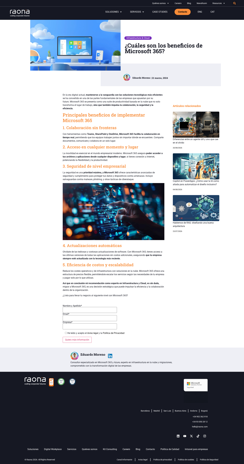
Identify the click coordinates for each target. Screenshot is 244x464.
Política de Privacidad (113, 333)
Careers (178, 3)
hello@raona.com (200, 427)
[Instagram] (205, 436)
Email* (66, 314)
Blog (189, 3)
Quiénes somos (159, 3)
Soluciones (32, 449)
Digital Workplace (53, 449)
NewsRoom (202, 3)
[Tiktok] (198, 436)
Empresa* (67, 322)
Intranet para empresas (196, 449)
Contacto (150, 449)
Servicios (71, 449)
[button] (234, 3)
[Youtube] (185, 436)
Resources (217, 3)
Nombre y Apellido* (72, 306)
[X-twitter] (191, 436)
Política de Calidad (170, 449)
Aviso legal (93, 333)
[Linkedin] (178, 436)
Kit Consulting (110, 449)
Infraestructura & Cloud (138, 38)
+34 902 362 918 (200, 416)
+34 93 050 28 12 (200, 422)
